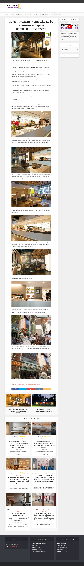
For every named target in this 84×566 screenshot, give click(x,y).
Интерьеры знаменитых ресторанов (39, 543)
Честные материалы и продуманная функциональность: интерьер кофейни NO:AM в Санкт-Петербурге (18, 516)
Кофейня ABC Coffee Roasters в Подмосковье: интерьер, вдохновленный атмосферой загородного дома (18, 480)
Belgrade (37, 473)
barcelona (39, 509)
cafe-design (12, 473)
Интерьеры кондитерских (62, 553)
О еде (52, 14)
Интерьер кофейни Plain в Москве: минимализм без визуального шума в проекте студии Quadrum (18, 444)
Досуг (35, 14)
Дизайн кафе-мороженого (62, 557)
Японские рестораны (36, 553)
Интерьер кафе (60, 549)
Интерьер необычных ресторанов (39, 551)
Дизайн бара (28, 14)
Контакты (58, 14)
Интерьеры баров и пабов (62, 551)
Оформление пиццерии (62, 547)
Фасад (38, 384)
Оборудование (44, 14)
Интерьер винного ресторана (29, 384)
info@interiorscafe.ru (13, 546)
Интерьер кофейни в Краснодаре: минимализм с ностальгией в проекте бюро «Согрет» (44, 444)
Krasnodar (52, 438)
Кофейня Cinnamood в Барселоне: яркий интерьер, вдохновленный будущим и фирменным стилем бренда (44, 516)
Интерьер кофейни (21, 383)
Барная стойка (18, 384)
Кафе (7, 14)
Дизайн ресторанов (16, 14)
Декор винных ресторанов (37, 549)
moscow (25, 438)
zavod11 (18, 511)
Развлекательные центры (37, 555)
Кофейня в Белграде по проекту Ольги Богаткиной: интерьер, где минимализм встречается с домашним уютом (44, 479)
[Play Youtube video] (69, 26)
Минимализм (18, 439)
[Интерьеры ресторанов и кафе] (13, 6)
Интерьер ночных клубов (37, 557)
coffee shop (14, 438)
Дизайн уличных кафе (61, 543)
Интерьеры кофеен (61, 555)
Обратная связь (16, 539)
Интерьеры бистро (61, 545)
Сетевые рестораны (36, 547)
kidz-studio (44, 511)
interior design (20, 438)
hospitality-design (25, 473)
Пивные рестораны (35, 545)
